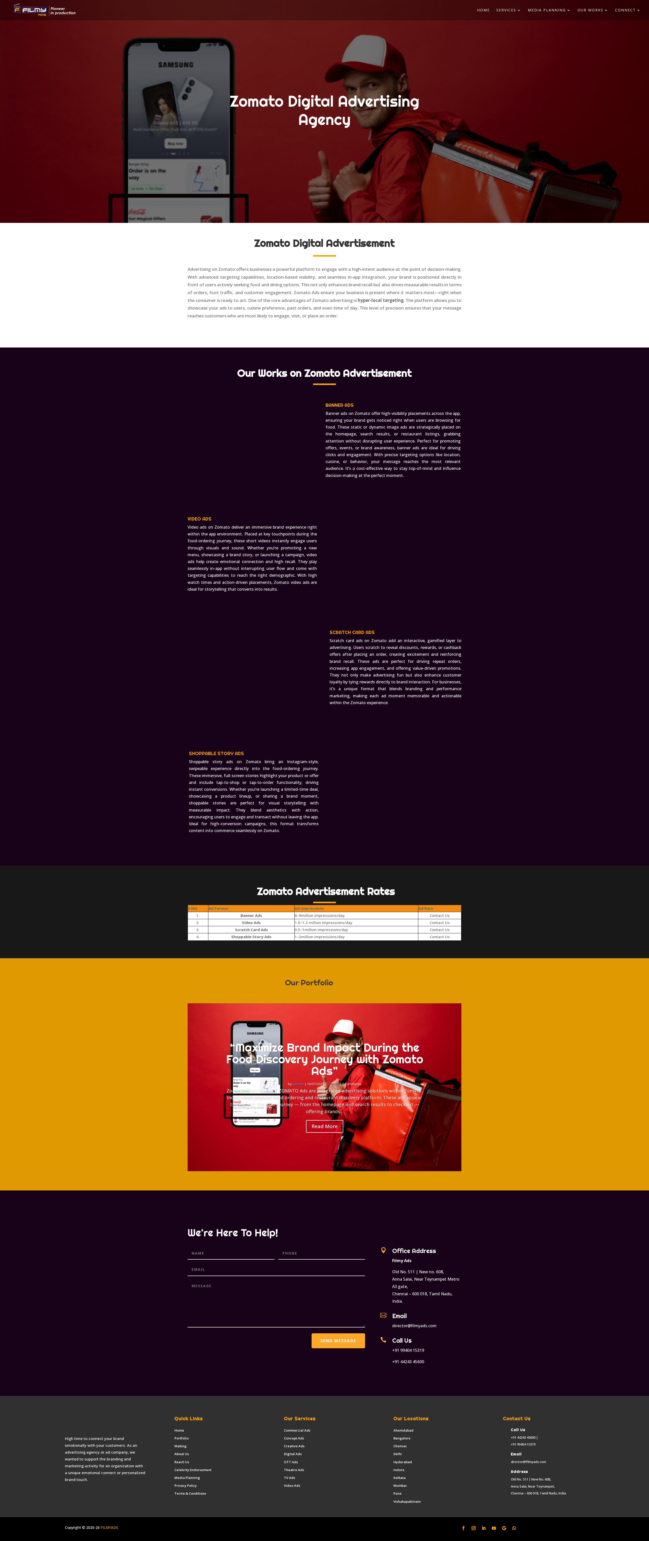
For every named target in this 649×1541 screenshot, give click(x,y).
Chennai (400, 1446)
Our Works (590, 10)
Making (180, 1446)
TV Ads (289, 1477)
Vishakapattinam (407, 1501)
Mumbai (400, 1485)
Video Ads (292, 1485)
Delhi (397, 1454)
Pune (397, 1493)
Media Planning (547, 10)
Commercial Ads (297, 1430)
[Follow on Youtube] (494, 1528)
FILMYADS (109, 1527)
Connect (625, 10)
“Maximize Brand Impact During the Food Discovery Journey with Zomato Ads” (324, 1059)
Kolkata (399, 1477)
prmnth (298, 1084)
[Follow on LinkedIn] (484, 1528)
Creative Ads (294, 1446)
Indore (398, 1470)
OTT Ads (291, 1462)
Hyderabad (402, 1462)
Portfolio (181, 1438)
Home (483, 10)
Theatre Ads (294, 1470)
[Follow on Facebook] (463, 1528)
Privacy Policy (185, 1485)
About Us (181, 1454)
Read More (325, 1126)
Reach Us (181, 1462)
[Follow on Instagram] (474, 1528)
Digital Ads (293, 1454)
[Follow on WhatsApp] (514, 1528)
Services (506, 10)
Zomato (333, 1084)
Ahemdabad (403, 1430)
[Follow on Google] (504, 1528)
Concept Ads (294, 1438)
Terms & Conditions (190, 1493)
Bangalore (401, 1438)
